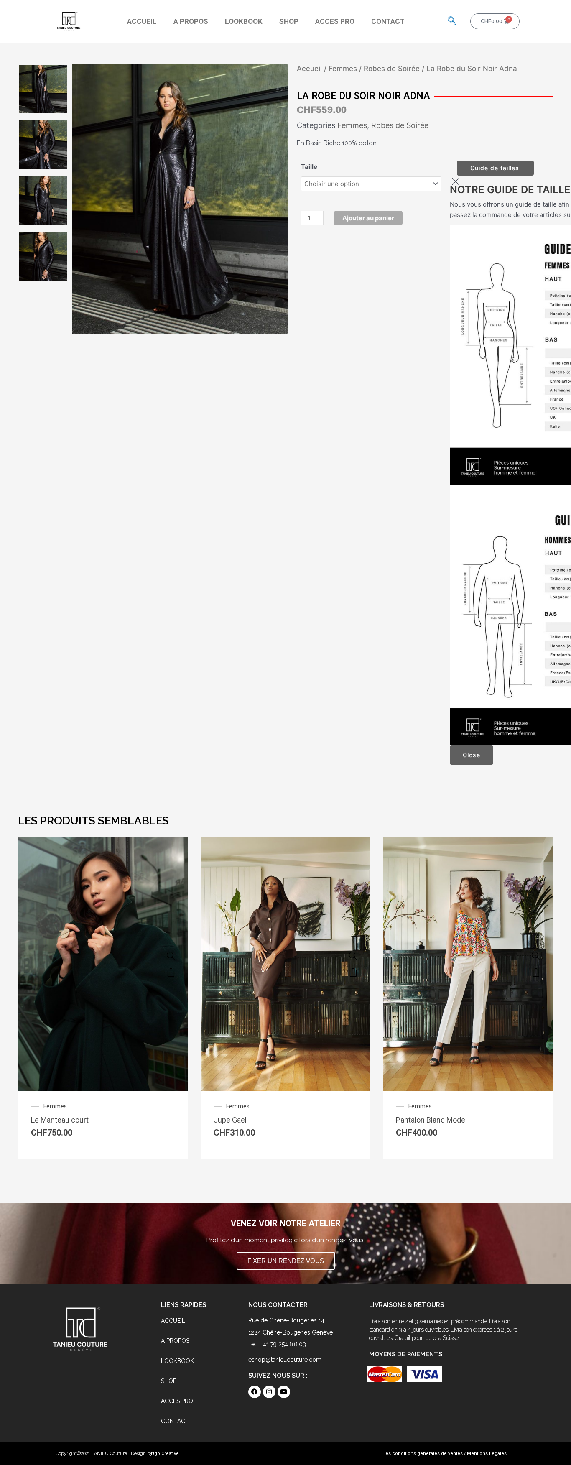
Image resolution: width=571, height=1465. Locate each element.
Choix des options (171, 972)
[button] (452, 21)
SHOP (288, 21)
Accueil (309, 68)
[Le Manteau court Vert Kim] (171, 955)
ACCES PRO (334, 21)
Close (471, 754)
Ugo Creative (165, 1453)
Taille (309, 167)
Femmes (343, 68)
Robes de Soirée (392, 68)
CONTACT (388, 21)
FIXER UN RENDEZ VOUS (285, 1260)
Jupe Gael (230, 1119)
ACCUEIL (142, 21)
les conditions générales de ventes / (425, 1453)
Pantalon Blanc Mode (430, 1119)
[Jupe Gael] (353, 955)
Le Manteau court (60, 1119)
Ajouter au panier (368, 218)
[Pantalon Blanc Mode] (536, 955)
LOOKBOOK (244, 21)
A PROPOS (190, 21)
